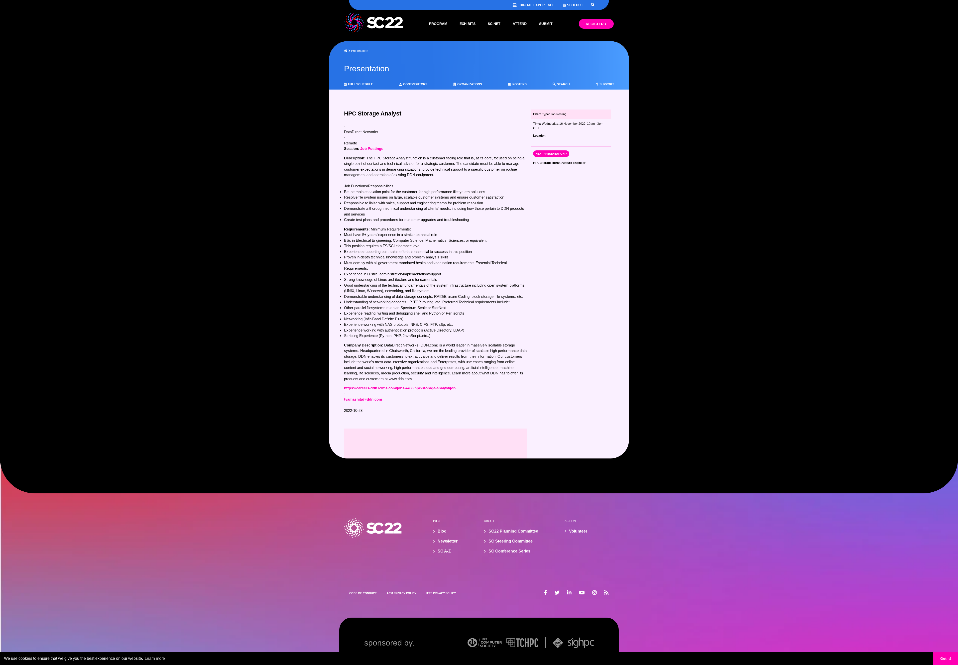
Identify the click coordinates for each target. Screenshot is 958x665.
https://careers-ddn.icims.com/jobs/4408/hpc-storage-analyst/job (400, 388)
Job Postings (371, 148)
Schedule (576, 5)
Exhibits (468, 24)
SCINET (494, 24)
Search (563, 84)
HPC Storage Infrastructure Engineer (559, 163)
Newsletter (448, 541)
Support (606, 84)
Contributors (415, 84)
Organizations (469, 84)
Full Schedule (360, 84)
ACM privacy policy (401, 593)
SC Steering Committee (510, 541)
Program (438, 24)
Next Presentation (550, 153)
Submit (546, 24)
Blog (442, 531)
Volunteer (578, 531)
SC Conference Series (509, 551)
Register (594, 24)
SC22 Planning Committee (513, 531)
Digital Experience (537, 5)
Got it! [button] (945, 659)
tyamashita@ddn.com (363, 399)
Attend (520, 24)
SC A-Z (444, 551)
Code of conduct (363, 593)
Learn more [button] (155, 658)
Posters (519, 84)
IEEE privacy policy (441, 593)
